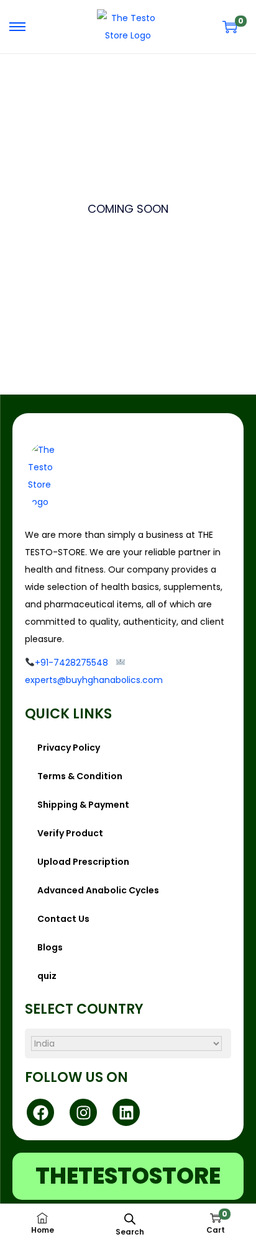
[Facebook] (40, 1112)
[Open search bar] (130, 1218)
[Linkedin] (126, 1112)
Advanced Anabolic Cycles (98, 890)
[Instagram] (83, 1112)
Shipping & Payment (83, 804)
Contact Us (63, 919)
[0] (229, 26)
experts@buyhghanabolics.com (94, 680)
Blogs (50, 947)
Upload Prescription (83, 862)
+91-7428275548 (71, 662)
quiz (47, 976)
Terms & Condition (79, 776)
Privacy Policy (68, 747)
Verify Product (70, 833)
